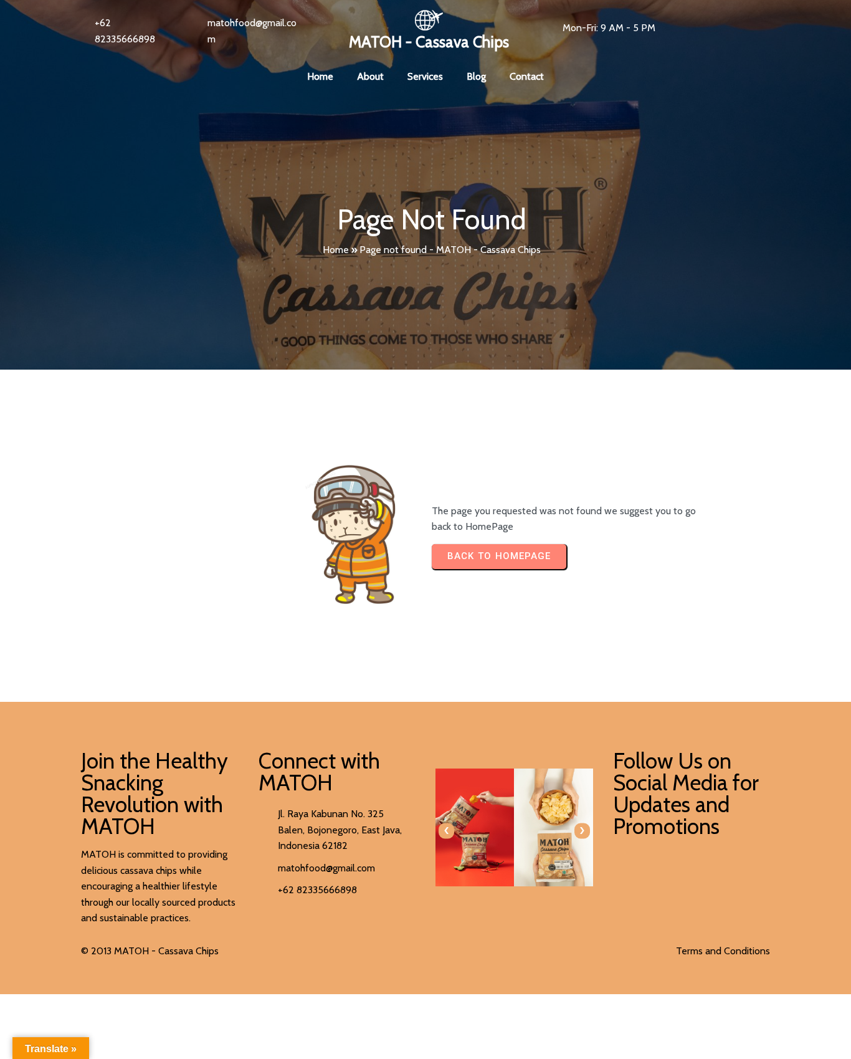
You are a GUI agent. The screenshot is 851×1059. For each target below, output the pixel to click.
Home (336, 250)
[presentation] (446, 830)
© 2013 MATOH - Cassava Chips (150, 951)
